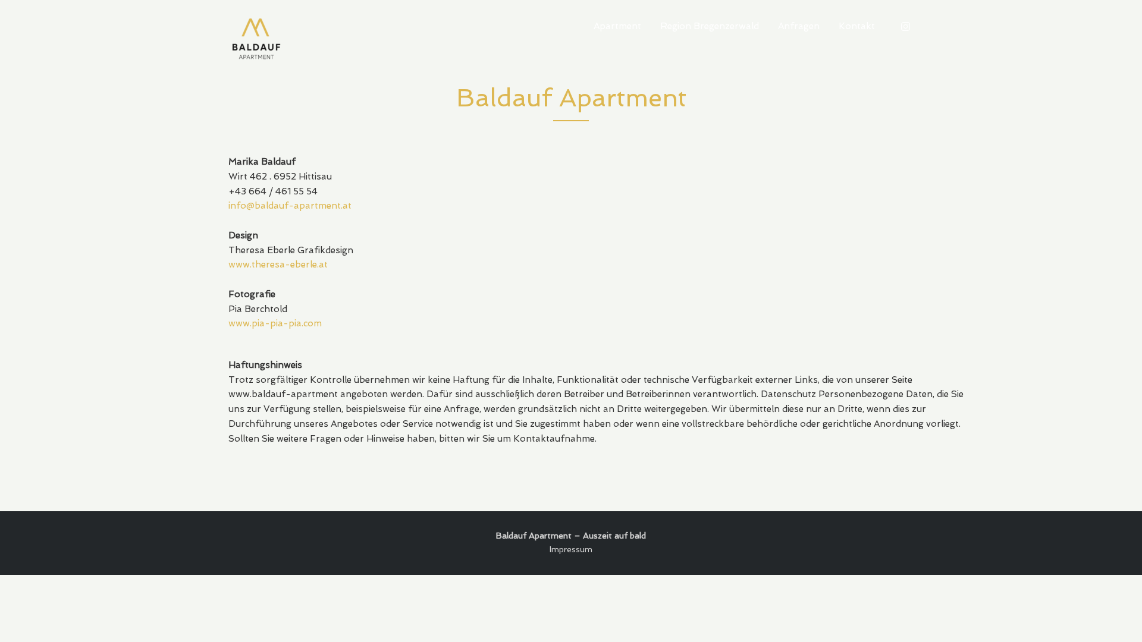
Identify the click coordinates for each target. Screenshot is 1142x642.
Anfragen (799, 26)
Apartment (617, 26)
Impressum (571, 549)
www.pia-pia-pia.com (275, 323)
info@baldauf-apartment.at (290, 205)
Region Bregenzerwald (709, 26)
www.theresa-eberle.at (278, 264)
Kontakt (857, 26)
